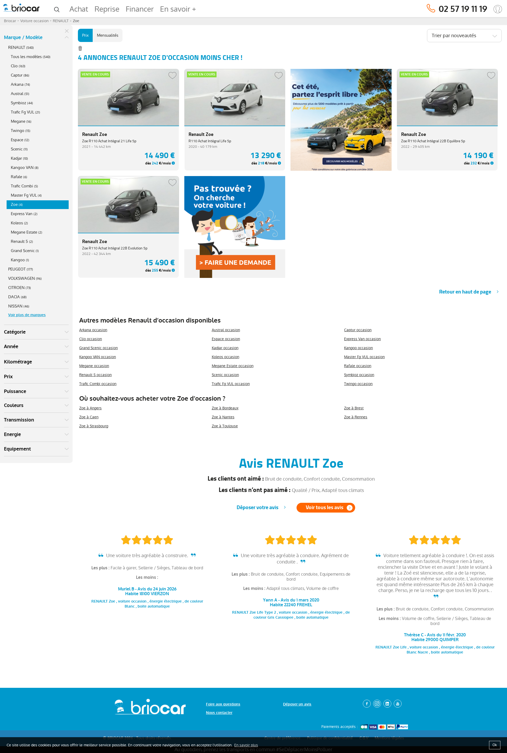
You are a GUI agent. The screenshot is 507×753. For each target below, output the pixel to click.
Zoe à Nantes (223, 417)
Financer (140, 9)
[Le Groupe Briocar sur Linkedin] (387, 704)
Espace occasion (226, 339)
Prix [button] (8, 376)
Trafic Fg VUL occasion (231, 383)
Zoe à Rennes (355, 417)
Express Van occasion (362, 339)
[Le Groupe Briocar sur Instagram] (377, 704)
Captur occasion (358, 330)
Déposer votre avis (257, 507)
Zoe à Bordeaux (225, 408)
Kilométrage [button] (18, 362)
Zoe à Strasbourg (93, 426)
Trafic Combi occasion (97, 383)
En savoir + (178, 9)
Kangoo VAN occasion (97, 356)
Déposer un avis (297, 704)
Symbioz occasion (359, 374)
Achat (78, 9)
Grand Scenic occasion (98, 348)
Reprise (107, 9)
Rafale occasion (357, 365)
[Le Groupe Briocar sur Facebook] (367, 704)
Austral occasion (226, 330)
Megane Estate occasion (232, 365)
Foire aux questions (223, 704)
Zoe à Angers (90, 408)
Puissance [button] (15, 391)
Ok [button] (494, 745)
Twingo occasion (358, 383)
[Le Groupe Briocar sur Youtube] (398, 704)
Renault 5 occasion (95, 374)
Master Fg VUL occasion (364, 356)
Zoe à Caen (88, 417)
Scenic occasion (225, 374)
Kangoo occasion (358, 348)
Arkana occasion (93, 330)
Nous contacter (219, 712)
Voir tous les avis (324, 507)
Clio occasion (90, 339)
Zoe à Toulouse (225, 426)
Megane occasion (94, 365)
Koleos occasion (225, 356)
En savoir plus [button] (246, 745)
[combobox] (464, 35)
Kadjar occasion (225, 348)
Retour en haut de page (465, 291)
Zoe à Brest (354, 408)
